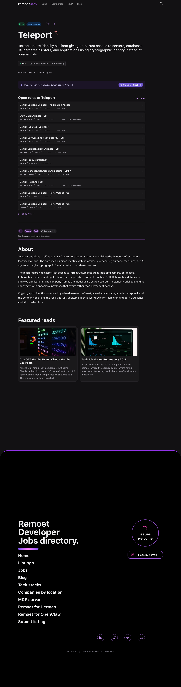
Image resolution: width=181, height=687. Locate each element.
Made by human (147, 554)
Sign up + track (130, 85)
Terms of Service (91, 651)
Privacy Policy (73, 651)
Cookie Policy (107, 651)
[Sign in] (161, 4)
